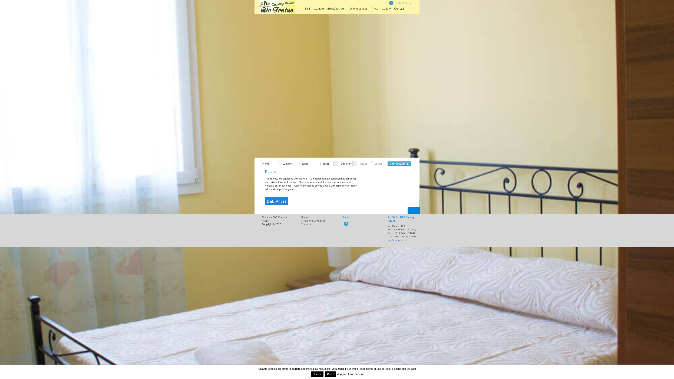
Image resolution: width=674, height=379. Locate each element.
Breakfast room (336, 8)
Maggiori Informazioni (350, 374)
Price (375, 8)
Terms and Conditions (313, 220)
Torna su (413, 210)
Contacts (306, 224)
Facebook (390, 3)
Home (304, 217)
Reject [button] (330, 374)
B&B (307, 8)
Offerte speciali (359, 8)
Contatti (399, 8)
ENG (407, 3)
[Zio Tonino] (277, 5)
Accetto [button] (317, 374)
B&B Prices (276, 201)
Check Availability (399, 163)
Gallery (386, 8)
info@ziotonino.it (397, 240)
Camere (319, 8)
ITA (400, 3)
